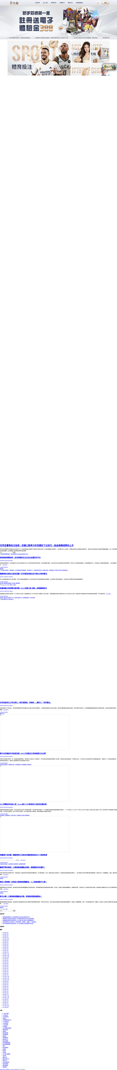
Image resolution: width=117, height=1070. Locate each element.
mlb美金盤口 (6, 1016)
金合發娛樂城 (6, 1062)
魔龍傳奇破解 (22, 864)
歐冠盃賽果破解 (6, 1042)
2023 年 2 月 (5, 968)
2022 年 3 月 (5, 971)
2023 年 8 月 (5, 960)
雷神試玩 (29, 764)
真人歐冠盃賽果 (6, 1054)
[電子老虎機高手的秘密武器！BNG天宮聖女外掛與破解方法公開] (34, 750)
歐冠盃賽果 (5, 1041)
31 (3, 909)
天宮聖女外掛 (11, 764)
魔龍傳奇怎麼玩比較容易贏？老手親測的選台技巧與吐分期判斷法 (23, 574)
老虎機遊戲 (24, 764)
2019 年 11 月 (6, 997)
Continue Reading (4, 567)
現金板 (1, 568)
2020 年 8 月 (5, 983)
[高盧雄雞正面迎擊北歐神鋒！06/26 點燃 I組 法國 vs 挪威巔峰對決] (8, 584)
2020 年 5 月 (5, 987)
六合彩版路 (5, 1024)
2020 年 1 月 (5, 994)
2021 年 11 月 (6, 978)
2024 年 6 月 (5, 944)
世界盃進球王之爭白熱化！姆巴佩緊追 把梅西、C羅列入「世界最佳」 (26, 702)
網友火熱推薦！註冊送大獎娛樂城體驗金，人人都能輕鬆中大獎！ (23, 882)
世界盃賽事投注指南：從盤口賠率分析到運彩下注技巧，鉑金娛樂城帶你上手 (37, 545)
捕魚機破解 (5, 1037)
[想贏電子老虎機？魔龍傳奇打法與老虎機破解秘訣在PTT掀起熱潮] (34, 851)
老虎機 (1, 583)
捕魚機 (4, 1036)
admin (11, 560)
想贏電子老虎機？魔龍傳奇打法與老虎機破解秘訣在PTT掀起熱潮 (23, 855)
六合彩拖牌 (32, 597)
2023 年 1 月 (5, 970)
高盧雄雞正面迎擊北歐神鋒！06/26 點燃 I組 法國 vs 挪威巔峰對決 (23, 588)
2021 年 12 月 (6, 976)
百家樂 (4, 1052)
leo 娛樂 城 (5, 1015)
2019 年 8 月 (5, 999)
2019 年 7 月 (5, 1000)
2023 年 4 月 (5, 965)
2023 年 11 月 (6, 955)
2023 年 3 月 (5, 966)
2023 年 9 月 (5, 958)
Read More (4, 564)
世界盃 (1, 597)
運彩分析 (6, 597)
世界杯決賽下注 (18, 597)
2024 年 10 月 (6, 939)
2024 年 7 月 (5, 942)
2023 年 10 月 (6, 957)
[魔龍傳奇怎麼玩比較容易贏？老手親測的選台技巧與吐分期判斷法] (34, 570)
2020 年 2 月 (5, 992)
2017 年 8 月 (5, 1007)
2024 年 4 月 (5, 947)
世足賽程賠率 (25, 597)
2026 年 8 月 (5, 932)
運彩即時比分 (6, 1058)
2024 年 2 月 (5, 950)
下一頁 (5, 909)
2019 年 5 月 (5, 1004)
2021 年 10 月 (6, 979)
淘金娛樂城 (5, 1047)
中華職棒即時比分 (7, 1019)
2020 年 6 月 (5, 986)
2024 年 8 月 (5, 940)
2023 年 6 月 (5, 961)
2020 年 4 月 (5, 989)
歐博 (4, 1045)
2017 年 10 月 (6, 1005)
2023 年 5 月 (5, 963)
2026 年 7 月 (5, 934)
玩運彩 (4, 1049)
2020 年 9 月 (5, 981)
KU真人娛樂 (6, 1013)
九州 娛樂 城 (6, 1021)
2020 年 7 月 (5, 984)
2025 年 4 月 (5, 937)
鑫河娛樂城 (5, 1065)
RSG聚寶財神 (6, 815)
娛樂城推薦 (5, 1032)
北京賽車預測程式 (7, 1028)
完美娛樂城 (5, 1034)
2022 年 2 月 (5, 973)
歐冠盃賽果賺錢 (6, 1044)
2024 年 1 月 (5, 952)
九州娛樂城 (5, 1023)
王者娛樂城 (18, 764)
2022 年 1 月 (5, 974)
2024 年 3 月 (5, 948)
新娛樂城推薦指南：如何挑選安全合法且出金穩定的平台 (20, 557)
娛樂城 (9, 583)
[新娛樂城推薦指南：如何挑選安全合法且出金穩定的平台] (14, 554)
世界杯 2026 (11, 597)
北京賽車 (5, 1026)
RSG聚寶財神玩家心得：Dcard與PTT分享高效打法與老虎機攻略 (23, 804)
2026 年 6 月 (5, 935)
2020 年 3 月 (5, 991)
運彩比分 (5, 1060)
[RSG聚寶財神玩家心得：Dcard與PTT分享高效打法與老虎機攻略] (34, 800)
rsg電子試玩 (13, 815)
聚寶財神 (27, 815)
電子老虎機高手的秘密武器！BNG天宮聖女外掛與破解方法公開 (23, 753)
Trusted (15, 1069)
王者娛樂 (18, 815)
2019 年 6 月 (5, 1002)
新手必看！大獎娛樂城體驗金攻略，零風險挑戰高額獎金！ (21, 896)
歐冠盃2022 (5, 1039)
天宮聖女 (5, 764)
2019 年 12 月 (6, 995)
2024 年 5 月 (5, 945)
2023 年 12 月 (6, 953)
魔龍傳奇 (6, 583)
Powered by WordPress (5, 1069)
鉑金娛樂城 (5, 1063)
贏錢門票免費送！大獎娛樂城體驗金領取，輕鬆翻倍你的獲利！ (23, 867)
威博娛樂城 (5, 1029)
